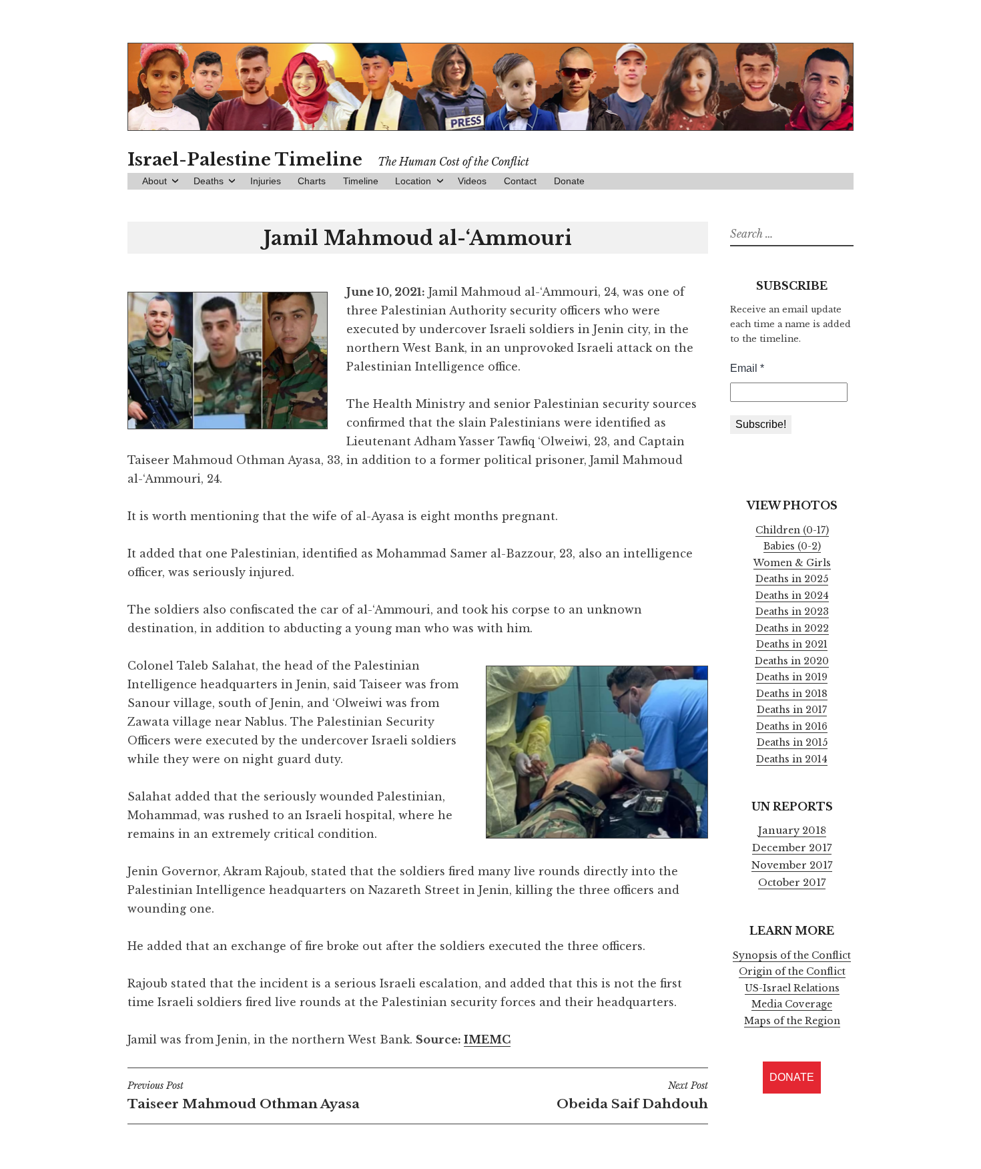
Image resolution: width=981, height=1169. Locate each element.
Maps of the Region (792, 1021)
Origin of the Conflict (792, 971)
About (154, 181)
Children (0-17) (792, 530)
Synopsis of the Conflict (792, 955)
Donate (569, 181)
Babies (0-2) (792, 546)
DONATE (791, 1077)
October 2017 (792, 883)
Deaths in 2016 (792, 726)
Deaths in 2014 (792, 759)
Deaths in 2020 (792, 661)
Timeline (360, 181)
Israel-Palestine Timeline (244, 159)
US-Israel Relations (792, 988)
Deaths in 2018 (792, 694)
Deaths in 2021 (792, 644)
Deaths (209, 181)
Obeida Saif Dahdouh (632, 1096)
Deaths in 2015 (792, 742)
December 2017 (792, 848)
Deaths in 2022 (792, 628)
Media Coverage (791, 1004)
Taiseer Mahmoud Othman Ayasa (243, 1096)
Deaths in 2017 (792, 710)
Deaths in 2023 (792, 612)
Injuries (265, 181)
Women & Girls (792, 563)
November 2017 (791, 865)
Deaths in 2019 (792, 677)
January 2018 (792, 831)
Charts (312, 181)
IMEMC (487, 1039)
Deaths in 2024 (792, 596)
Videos (472, 181)
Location (413, 181)
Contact (520, 181)
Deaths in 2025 (791, 579)
